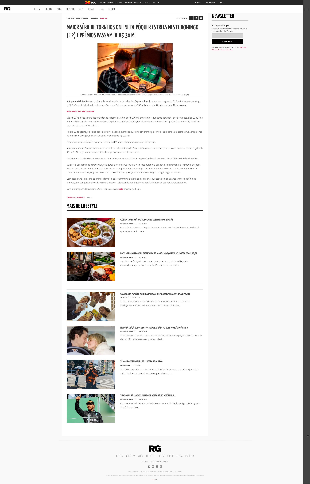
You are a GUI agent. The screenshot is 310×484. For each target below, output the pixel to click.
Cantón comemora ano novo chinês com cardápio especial (146, 219)
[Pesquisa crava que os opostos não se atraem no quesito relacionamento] (91, 354)
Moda (59, 9)
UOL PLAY (147, 3)
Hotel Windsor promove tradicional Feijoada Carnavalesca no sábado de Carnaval (158, 253)
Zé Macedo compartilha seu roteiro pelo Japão (141, 361)
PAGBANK (128, 3)
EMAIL (222, 3)
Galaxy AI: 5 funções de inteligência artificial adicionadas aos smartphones (155, 293)
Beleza (37, 9)
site (121, 188)
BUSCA (197, 3)
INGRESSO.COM (106, 3)
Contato (145, 462)
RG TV (81, 9)
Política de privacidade (159, 462)
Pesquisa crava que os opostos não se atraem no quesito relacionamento (154, 327)
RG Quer (111, 9)
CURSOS (137, 3)
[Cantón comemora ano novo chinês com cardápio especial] (91, 246)
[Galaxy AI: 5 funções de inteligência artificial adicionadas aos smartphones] (91, 320)
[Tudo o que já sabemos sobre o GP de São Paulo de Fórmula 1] (91, 422)
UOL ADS (155, 3)
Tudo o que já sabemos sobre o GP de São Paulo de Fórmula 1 (148, 395)
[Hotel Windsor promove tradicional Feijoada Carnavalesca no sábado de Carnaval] (91, 280)
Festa (101, 9)
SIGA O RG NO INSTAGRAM (80, 111)
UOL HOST (119, 3)
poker (90, 197)
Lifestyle (70, 9)
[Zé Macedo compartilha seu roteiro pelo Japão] (91, 388)
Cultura (48, 9)
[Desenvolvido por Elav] (155, 480)
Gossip (91, 9)
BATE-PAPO (210, 3)
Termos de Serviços (227, 50)
